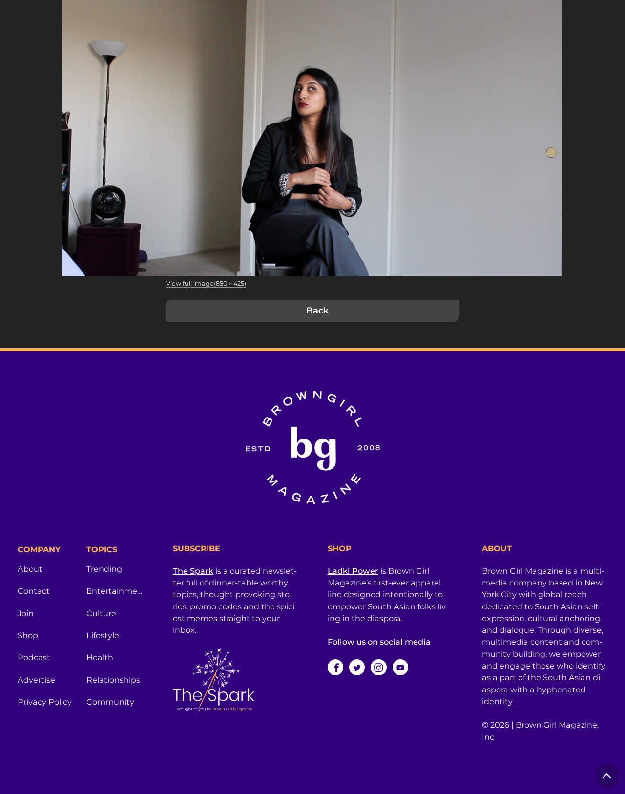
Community (110, 702)
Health (99, 657)
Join (26, 613)
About (30, 569)
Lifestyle (102, 635)
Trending (104, 569)
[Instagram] (378, 667)
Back (317, 310)
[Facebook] (335, 667)
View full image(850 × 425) (206, 283)
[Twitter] (357, 667)
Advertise (36, 680)
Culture (101, 613)
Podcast (34, 657)
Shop (28, 635)
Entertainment (115, 591)
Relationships (113, 680)
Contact (34, 591)
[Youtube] (400, 667)
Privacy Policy (45, 702)
